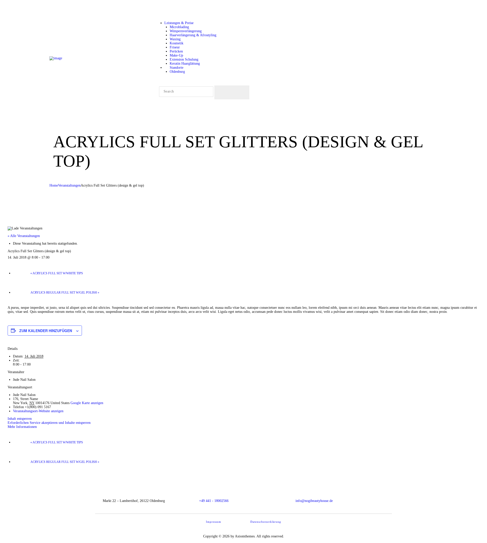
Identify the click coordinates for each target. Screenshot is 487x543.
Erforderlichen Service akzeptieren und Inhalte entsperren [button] (49, 423)
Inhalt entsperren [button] (20, 419)
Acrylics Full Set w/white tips (56, 273)
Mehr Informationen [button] (22, 427)
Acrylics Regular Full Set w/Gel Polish (64, 292)
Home (53, 185)
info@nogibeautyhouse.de (314, 501)
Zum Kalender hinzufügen (45, 330)
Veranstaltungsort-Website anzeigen (38, 411)
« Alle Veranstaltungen (24, 236)
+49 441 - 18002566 (214, 501)
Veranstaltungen (69, 185)
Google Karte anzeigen (87, 403)
